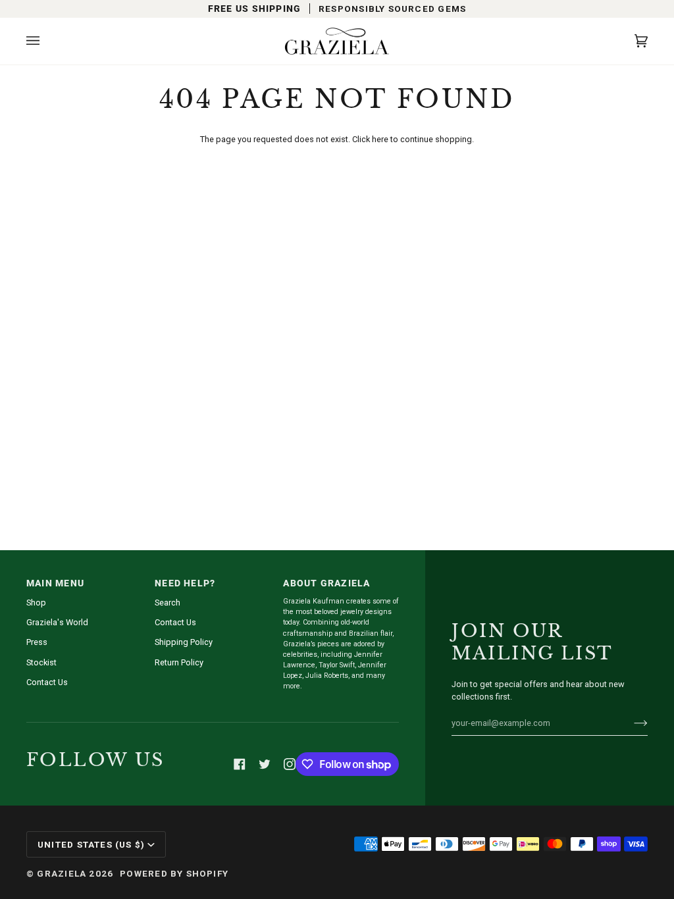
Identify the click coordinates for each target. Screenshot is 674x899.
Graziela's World (57, 622)
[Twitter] (265, 764)
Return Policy (179, 662)
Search (167, 602)
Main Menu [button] (55, 583)
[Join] (630, 722)
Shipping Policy (184, 642)
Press (36, 642)
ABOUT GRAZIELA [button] (326, 583)
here (380, 139)
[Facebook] (240, 764)
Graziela (61, 873)
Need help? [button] (185, 583)
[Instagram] (290, 764)
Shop (36, 602)
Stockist (41, 662)
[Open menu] (46, 41)
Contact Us (47, 682)
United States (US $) (91, 844)
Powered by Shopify (174, 873)
